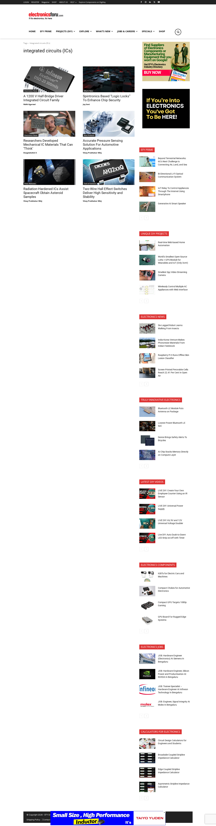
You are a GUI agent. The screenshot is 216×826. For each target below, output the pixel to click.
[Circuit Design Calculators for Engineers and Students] (147, 743)
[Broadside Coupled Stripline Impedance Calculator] (147, 758)
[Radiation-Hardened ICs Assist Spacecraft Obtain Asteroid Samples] (49, 172)
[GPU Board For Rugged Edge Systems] (147, 620)
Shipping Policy (33, 819)
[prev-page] (141, 218)
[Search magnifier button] (178, 32)
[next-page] (146, 218)
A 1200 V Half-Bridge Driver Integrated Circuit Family (43, 98)
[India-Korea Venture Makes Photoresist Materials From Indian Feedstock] (147, 343)
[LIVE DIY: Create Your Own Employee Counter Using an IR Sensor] (147, 493)
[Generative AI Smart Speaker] (147, 207)
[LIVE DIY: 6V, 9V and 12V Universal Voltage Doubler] (147, 523)
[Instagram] (145, 2)
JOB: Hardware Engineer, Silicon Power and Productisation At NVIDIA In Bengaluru (173, 674)
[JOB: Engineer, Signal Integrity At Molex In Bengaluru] (147, 705)
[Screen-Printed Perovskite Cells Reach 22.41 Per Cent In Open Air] (147, 373)
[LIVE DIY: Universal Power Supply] (147, 509)
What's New (88, 91)
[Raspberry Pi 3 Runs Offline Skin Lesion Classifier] (147, 358)
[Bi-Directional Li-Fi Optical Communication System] (147, 177)
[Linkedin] (150, 2)
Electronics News (30, 91)
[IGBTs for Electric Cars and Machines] (147, 577)
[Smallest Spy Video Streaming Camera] (147, 275)
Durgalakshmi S (30, 153)
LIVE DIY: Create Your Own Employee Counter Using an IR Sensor (172, 493)
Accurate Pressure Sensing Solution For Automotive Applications (103, 144)
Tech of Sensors (90, 183)
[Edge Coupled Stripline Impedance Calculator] (147, 772)
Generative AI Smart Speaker (172, 203)
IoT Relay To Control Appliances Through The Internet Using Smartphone (173, 191)
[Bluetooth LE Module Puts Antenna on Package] (147, 411)
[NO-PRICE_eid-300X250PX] (166, 80)
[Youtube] (159, 2)
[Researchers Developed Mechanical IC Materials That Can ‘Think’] (49, 124)
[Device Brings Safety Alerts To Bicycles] (147, 440)
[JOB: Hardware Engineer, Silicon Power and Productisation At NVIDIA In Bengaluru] (147, 674)
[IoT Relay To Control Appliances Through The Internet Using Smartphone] (147, 191)
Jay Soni (86, 104)
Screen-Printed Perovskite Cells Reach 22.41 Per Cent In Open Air (173, 372)
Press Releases (30, 183)
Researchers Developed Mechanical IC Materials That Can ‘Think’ (48, 144)
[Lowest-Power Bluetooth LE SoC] (147, 426)
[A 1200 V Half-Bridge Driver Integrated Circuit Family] (49, 79)
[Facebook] (141, 2)
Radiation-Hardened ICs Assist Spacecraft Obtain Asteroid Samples (45, 193)
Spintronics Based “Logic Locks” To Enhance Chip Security (106, 98)
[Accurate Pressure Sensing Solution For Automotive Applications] (109, 124)
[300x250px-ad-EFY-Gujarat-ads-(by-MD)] (166, 127)
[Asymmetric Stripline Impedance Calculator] (147, 787)
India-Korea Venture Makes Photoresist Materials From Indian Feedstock (171, 343)
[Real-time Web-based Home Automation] (147, 245)
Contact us (48, 819)
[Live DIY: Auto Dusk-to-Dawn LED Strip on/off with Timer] (147, 538)
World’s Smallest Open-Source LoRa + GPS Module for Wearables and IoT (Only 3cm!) (173, 259)
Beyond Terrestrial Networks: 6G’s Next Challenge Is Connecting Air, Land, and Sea (173, 161)
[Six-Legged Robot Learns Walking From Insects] (147, 328)
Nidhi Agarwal (29, 104)
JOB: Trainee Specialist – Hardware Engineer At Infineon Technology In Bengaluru (173, 689)
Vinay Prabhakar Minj (92, 153)
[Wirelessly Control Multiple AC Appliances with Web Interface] (147, 290)
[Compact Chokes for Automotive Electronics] (147, 591)
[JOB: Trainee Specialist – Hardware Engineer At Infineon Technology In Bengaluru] (147, 689)
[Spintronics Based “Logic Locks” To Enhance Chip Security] (109, 79)
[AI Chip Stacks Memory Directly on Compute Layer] (147, 455)
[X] (154, 2)
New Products (89, 135)
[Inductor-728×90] (108, 824)
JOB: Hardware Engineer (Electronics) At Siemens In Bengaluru (171, 658)
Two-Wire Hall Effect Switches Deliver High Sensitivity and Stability (105, 193)
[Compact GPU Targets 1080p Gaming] (147, 605)
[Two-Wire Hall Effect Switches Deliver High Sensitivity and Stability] (109, 172)
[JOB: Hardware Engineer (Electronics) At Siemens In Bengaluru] (147, 659)
